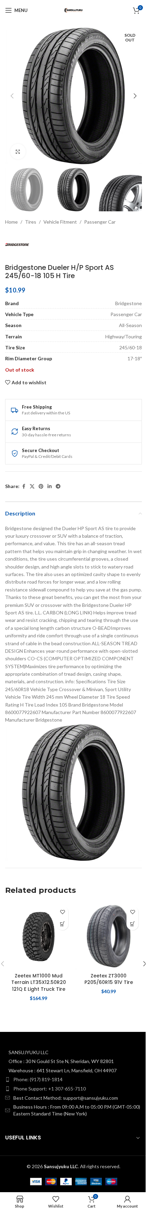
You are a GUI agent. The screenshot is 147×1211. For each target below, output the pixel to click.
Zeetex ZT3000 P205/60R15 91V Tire (108, 979)
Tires (30, 222)
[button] (12, 96)
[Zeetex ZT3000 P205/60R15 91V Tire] (108, 936)
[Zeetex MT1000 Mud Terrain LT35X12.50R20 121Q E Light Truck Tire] (38, 936)
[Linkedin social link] (49, 486)
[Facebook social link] (23, 486)
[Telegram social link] (58, 486)
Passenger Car (100, 222)
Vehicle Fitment (60, 222)
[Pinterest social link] (41, 486)
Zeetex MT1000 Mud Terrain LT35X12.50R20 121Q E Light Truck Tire (38, 982)
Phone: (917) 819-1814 (38, 1079)
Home (11, 222)
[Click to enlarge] (18, 151)
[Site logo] (73, 10)
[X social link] (32, 486)
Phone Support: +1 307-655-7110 (49, 1088)
